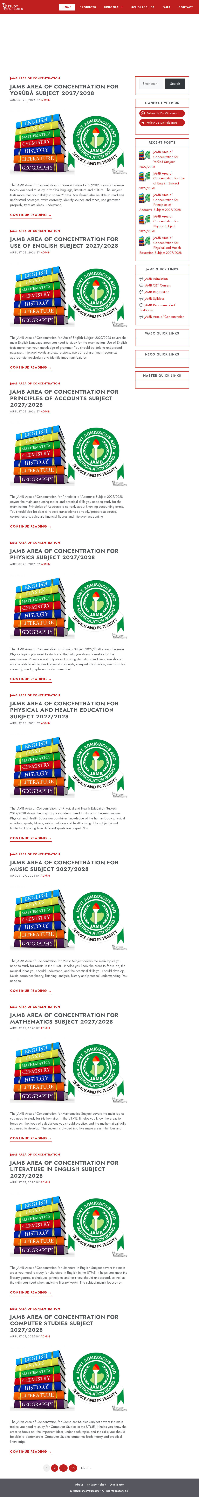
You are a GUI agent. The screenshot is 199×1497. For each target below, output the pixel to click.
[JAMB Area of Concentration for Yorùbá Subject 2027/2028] (144, 155)
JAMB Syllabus (154, 298)
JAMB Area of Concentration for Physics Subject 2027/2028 (64, 554)
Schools (111, 7)
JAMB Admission (156, 278)
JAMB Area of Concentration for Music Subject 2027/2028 (64, 866)
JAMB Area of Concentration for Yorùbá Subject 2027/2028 (64, 90)
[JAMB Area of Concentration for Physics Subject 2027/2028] (144, 220)
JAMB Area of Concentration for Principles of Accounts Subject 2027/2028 (64, 398)
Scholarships (142, 7)
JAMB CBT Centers (157, 285)
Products (88, 7)
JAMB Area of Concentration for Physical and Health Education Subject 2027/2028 (64, 710)
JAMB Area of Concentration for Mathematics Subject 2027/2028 (64, 1018)
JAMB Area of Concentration (35, 78)
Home (67, 7)
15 (74, 1468)
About (79, 1484)
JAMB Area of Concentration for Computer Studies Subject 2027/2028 (64, 1323)
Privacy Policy (96, 1484)
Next (86, 1468)
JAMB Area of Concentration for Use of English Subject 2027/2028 (64, 242)
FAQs (166, 7)
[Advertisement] (99, 41)
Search (175, 83)
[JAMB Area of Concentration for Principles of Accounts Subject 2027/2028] (144, 198)
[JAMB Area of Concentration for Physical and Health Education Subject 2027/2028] (144, 241)
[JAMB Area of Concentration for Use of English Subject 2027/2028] (144, 177)
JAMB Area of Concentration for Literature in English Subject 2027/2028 (64, 1169)
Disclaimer (117, 1484)
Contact (185, 7)
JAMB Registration (156, 292)
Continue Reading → (31, 214)
